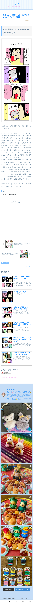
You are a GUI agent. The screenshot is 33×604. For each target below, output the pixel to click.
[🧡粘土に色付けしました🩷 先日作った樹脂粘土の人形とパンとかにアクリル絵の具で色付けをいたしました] (16, 541)
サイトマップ (24, 598)
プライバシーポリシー (9, 598)
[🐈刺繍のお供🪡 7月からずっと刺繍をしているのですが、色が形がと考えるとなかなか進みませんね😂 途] (16, 571)
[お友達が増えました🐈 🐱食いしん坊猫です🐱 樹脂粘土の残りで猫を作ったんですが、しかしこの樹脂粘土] (16, 510)
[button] (29, 360)
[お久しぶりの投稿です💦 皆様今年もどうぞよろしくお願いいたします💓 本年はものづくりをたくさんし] (16, 417)
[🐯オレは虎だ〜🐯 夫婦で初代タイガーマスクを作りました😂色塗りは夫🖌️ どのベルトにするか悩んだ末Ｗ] (16, 479)
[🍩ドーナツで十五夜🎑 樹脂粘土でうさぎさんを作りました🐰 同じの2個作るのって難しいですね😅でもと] (16, 448)
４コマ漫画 (5, 262)
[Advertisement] (16, 219)
